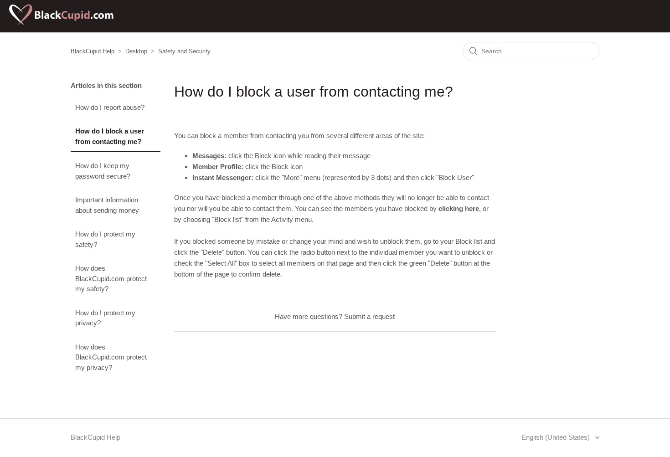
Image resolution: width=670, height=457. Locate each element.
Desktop (136, 51)
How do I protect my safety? (105, 239)
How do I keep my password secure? (102, 171)
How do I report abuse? (109, 107)
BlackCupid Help (92, 51)
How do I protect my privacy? (105, 318)
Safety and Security (184, 51)
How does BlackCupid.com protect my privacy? (111, 357)
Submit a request (369, 316)
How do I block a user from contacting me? (109, 136)
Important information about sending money (107, 205)
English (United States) (556, 437)
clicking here (458, 208)
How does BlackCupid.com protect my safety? (111, 278)
